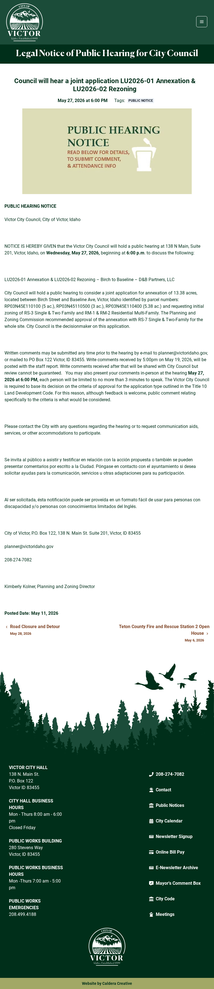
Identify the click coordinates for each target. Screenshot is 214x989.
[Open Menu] (201, 21)
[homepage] (24, 22)
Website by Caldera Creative (107, 983)
